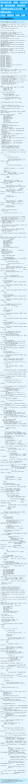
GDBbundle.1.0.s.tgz (11, 8)
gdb (17, 15)
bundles (21, 5)
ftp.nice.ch (6, 2)
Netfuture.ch (13, 782)
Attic (15, 2)
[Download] (20, 22)
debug (10, 15)
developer (10, 5)
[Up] (24, 22)
